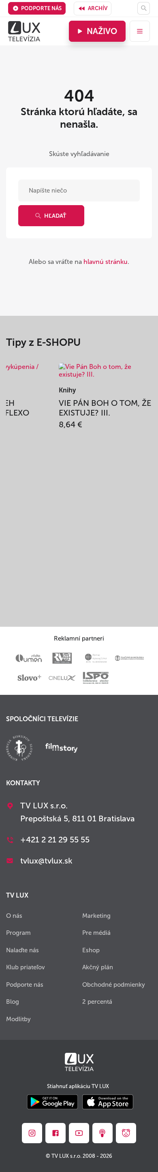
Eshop (91, 950)
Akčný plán (97, 967)
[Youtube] (79, 1133)
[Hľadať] (143, 8)
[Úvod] (24, 31)
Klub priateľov (25, 967)
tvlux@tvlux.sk (46, 861)
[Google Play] (52, 1102)
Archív (97, 8)
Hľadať (55, 215)
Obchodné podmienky (113, 984)
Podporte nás (41, 8)
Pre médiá (96, 932)
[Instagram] (32, 1133)
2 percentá (97, 1001)
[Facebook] (55, 1133)
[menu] (140, 31)
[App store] (107, 1102)
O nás (14, 915)
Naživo (102, 31)
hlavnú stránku (105, 262)
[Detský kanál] (126, 1133)
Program (18, 932)
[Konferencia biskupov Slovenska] (19, 749)
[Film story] (61, 748)
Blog (12, 1001)
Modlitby (18, 1019)
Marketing (96, 915)
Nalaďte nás (22, 950)
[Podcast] (102, 1133)
